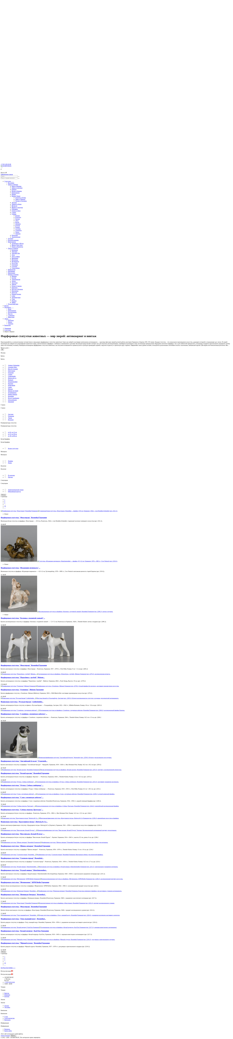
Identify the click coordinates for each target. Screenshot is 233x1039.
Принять (13, 1035)
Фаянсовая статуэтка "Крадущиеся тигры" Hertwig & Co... (24, 822)
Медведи (14, 206)
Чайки (14, 302)
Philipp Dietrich (12, 394)
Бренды (6, 993)
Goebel (10, 374)
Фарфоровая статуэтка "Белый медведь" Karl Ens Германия (25, 931)
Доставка (7, 1007)
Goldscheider (12, 376)
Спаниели (18, 230)
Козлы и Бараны (17, 191)
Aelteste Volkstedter (13, 365)
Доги (16, 220)
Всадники (11, 183)
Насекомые (11, 271)
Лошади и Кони (16, 204)
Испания (10, 420)
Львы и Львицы (20, 199)
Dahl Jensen (11, 371)
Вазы (9, 309)
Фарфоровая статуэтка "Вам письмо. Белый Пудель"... (23, 834)
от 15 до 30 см (12, 434)
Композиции (16, 193)
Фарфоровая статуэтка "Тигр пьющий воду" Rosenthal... (23, 919)
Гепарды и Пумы (20, 197)
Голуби (14, 278)
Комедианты (12, 242)
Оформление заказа (7, 174)
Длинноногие (16, 279)
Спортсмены (16, 268)
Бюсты (6, 305)
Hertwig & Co (12, 378)
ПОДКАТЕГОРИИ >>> (8, 968)
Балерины (15, 250)
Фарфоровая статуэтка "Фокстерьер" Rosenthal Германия (24, 518)
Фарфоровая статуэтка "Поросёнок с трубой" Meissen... (23, 677)
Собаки (14, 214)
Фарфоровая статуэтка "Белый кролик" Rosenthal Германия (25, 773)
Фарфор (10, 461)
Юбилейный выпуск (14, 491)
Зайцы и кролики (17, 188)
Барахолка (7, 325)
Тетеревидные (16, 297)
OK (2, 349)
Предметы (9, 307)
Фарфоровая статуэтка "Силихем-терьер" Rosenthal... (22, 858)
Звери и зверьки (13, 184)
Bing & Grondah (13, 369)
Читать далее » (5, 348)
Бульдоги (18, 217)
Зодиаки (10, 238)
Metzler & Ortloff (13, 391)
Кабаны (14, 189)
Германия (11, 416)
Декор (7, 319)
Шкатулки (11, 317)
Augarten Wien (12, 367)
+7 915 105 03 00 (6, 164)
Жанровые (15, 258)
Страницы (4, 496)
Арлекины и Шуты (18, 243)
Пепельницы (12, 310)
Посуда (10, 314)
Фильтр (3, 495)
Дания (10, 418)
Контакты (7, 1020)
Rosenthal (11, 396)
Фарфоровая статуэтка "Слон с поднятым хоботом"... (22, 797)
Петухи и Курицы (17, 289)
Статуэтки (9, 181)
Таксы (17, 232)
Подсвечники (12, 312)
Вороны (14, 276)
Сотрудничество (9, 1018)
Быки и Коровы (16, 186)
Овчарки (18, 224)
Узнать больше (5, 1035)
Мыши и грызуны (17, 207)
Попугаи (14, 292)
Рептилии (15, 235)
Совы (13, 296)
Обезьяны (15, 209)
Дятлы (14, 281)
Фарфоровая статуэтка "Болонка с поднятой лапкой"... (23, 618)
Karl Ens (10, 383)
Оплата (6, 1005)
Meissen (10, 389)
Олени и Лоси (16, 211)
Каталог (6, 996)
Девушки (14, 251)
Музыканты (15, 261)
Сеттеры (18, 229)
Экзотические (16, 237)
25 (5, 506)
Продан (10, 477)
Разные (17, 227)
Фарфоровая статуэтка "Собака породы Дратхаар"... (22, 810)
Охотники (15, 265)
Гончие (17, 219)
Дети (13, 255)
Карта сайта (8, 1031)
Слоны (14, 212)
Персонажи (11, 273)
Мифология (11, 269)
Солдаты (14, 266)
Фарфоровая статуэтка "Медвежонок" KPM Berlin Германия (25, 882)
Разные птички (16, 294)
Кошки (14, 194)
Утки (13, 299)
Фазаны (14, 301)
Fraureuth (11, 372)
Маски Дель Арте (17, 245)
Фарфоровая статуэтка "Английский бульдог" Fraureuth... (24, 761)
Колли (17, 222)
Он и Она (15, 263)
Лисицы (14, 202)
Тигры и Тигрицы (21, 201)
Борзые (17, 215)
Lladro (10, 387)
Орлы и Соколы (17, 286)
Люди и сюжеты (13, 248)
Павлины (14, 287)
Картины (11, 320)
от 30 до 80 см (12, 436)
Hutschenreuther (12, 382)
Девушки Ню (16, 253)
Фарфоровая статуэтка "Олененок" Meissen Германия (22, 690)
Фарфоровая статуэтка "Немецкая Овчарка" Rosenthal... (23, 894)
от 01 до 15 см (12, 432)
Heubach (10, 380)
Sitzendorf (11, 402)
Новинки (7, 995)
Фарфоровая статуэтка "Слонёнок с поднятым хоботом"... (24, 714)
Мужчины (15, 260)
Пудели (17, 225)
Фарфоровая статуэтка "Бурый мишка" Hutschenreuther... (24, 870)
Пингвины (15, 291)
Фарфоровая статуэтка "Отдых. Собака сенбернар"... (22, 785)
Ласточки (15, 283)
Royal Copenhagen (13, 398)
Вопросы (7, 1029)
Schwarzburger (12, 400)
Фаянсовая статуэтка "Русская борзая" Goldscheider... (22, 702)
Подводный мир (13, 304)
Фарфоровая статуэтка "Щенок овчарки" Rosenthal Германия (25, 846)
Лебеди (14, 284)
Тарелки (10, 323)
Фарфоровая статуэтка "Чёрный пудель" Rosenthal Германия (25, 943)
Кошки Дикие (16, 196)
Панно (10, 322)
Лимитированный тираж (15, 490)
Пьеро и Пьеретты (17, 247)
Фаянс (10, 463)
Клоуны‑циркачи (13, 240)
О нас (6, 1016)
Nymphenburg (12, 392)
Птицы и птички (13, 274)
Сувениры (11, 315)
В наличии (11, 475)
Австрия (10, 414)
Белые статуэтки (13, 448)
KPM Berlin (11, 385)
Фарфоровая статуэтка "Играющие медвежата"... (20, 568)
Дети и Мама (16, 256)
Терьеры (17, 233)
